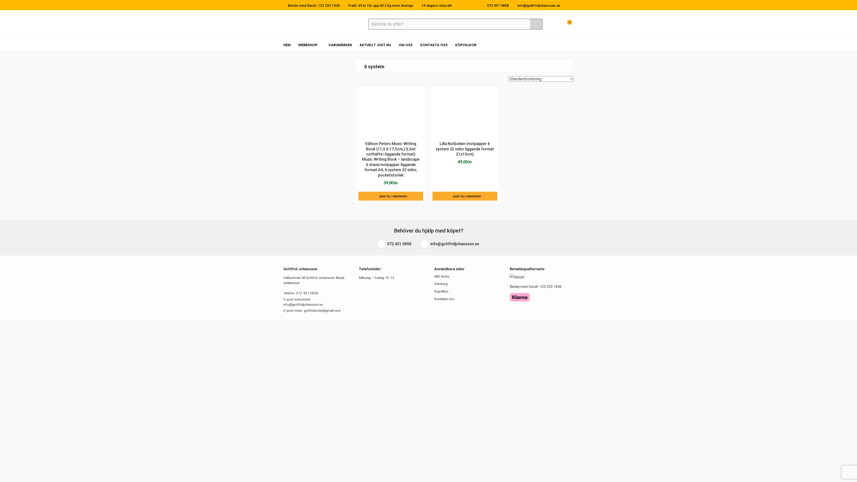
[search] (536, 24)
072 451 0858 (398, 243)
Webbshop (308, 45)
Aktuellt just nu (375, 45)
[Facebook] (565, 6)
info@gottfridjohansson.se (454, 243)
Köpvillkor (465, 45)
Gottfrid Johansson (315, 24)
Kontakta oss (434, 45)
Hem (287, 45)
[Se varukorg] (566, 25)
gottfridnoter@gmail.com (322, 311)
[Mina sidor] (555, 25)
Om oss (406, 45)
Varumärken (340, 45)
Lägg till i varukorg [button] (393, 196)
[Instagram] (572, 6)
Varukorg (441, 284)
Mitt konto (441, 276)
